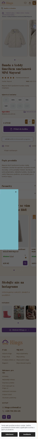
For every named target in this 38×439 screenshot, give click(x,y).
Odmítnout (9, 434)
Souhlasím (27, 434)
